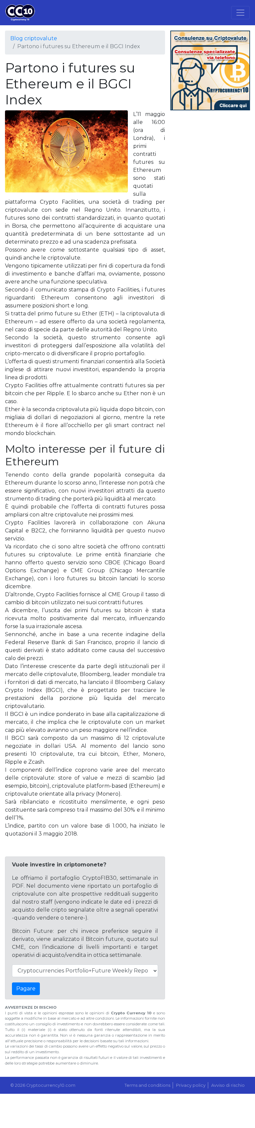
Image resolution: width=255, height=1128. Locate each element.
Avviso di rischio (228, 1085)
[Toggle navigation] (240, 12)
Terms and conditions (147, 1085)
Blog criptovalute (33, 38)
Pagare (26, 988)
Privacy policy (191, 1085)
